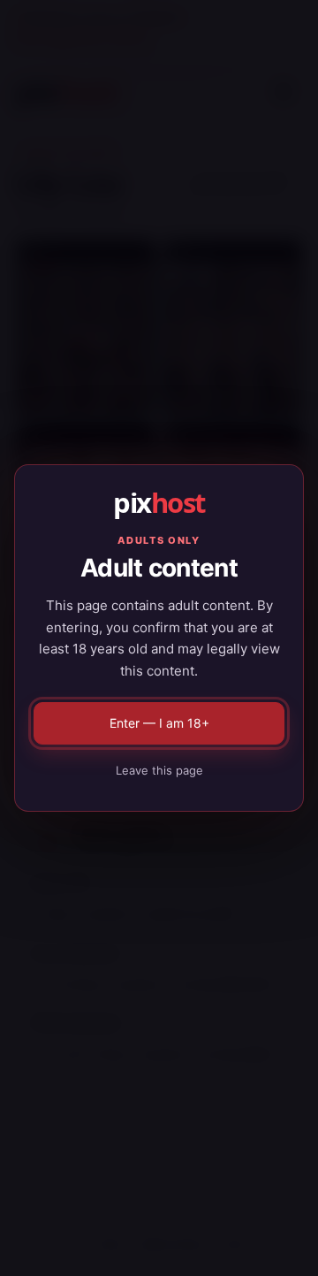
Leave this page (159, 770)
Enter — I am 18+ (159, 722)
